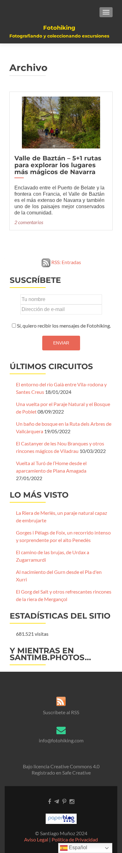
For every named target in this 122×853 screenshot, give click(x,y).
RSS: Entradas (65, 262)
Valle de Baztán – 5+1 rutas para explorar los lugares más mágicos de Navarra (57, 165)
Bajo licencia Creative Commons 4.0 (61, 766)
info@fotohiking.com (61, 740)
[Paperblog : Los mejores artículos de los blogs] (61, 818)
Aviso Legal (36, 839)
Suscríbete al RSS (61, 712)
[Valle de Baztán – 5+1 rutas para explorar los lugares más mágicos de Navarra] (61, 122)
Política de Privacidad (75, 839)
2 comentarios (28, 222)
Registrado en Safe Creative (61, 772)
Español (77, 847)
